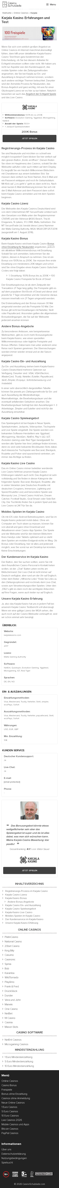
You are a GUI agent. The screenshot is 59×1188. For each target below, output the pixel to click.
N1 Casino (10, 1018)
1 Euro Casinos (9, 1107)
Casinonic (10, 959)
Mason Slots (11, 1027)
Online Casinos (21, 13)
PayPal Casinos (10, 1133)
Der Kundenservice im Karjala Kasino (24, 919)
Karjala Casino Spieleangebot (20, 908)
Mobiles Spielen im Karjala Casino (22, 915)
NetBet (8, 1013)
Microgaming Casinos (16, 1044)
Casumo (9, 955)
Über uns (6, 1149)
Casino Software (29, 1032)
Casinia (9, 1022)
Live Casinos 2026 (12, 1120)
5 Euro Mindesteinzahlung (19, 1061)
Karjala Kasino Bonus (16, 898)
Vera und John (13, 1000)
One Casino (11, 1009)
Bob (7, 968)
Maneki (9, 1004)
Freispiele (7, 1089)
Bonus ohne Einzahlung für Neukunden (28, 245)
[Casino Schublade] (11, 4)
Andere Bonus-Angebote (21, 901)
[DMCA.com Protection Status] (44, 1174)
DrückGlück (11, 991)
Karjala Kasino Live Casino (18, 912)
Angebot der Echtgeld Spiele (41, 94)
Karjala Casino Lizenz (16, 894)
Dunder (9, 995)
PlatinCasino (11, 937)
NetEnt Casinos (13, 1039)
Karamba (9, 973)
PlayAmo (9, 982)
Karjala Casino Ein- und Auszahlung (23, 905)
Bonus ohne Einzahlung (14, 1094)
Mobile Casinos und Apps (15, 1124)
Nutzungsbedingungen (14, 1158)
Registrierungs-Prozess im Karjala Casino (26, 891)
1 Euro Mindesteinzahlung (18, 1057)
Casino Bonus (9, 1085)
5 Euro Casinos (10, 1111)
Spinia (8, 964)
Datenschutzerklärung (14, 1153)
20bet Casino (12, 946)
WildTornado (11, 977)
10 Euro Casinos (10, 1115)
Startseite (6, 13)
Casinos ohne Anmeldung (16, 1098)
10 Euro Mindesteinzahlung (19, 1066)
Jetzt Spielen (29, 138)
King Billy (9, 950)
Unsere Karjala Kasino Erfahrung (21, 922)
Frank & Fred (12, 986)
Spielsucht (7, 1162)
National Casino (13, 941)
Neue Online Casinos (13, 1102)
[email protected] (12, 782)
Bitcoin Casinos (10, 1128)
